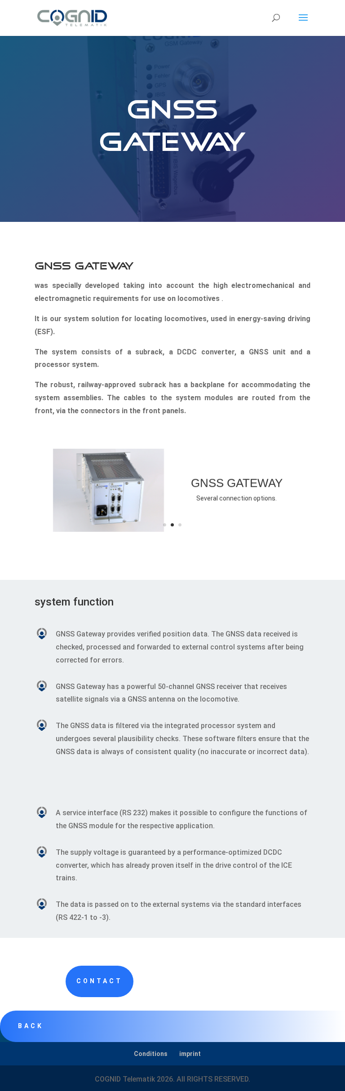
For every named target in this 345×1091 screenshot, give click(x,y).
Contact (99, 981)
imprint (190, 1053)
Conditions (151, 1053)
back (31, 1025)
